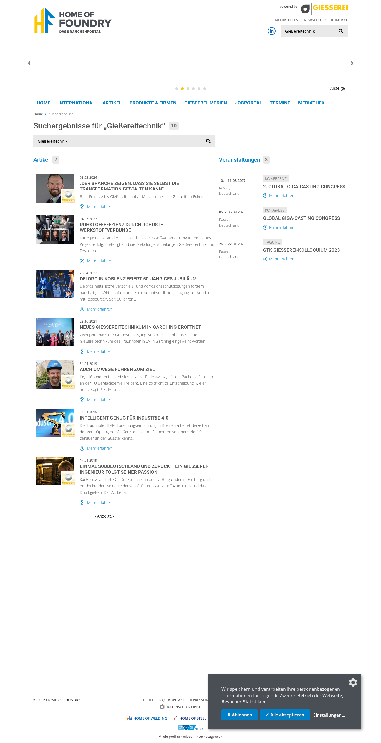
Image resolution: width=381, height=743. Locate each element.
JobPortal (248, 103)
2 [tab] (182, 89)
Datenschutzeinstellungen (192, 706)
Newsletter (315, 19)
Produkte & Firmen (153, 103)
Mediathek (311, 103)
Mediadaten (286, 19)
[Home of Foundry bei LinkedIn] (272, 31)
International (76, 103)
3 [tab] (188, 89)
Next (352, 63)
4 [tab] (193, 89)
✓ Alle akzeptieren (285, 715)
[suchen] (341, 31)
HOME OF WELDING (150, 718)
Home (43, 103)
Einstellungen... (329, 715)
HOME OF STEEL (192, 718)
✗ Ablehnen (239, 715)
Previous (29, 63)
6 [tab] (204, 89)
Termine (280, 103)
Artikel (112, 103)
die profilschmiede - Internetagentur (192, 736)
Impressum (198, 699)
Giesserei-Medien (205, 103)
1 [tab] (176, 89)
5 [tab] (199, 89)
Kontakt (339, 19)
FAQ (161, 699)
